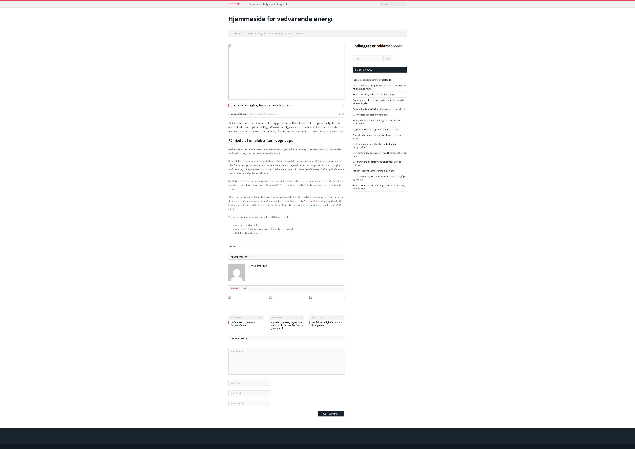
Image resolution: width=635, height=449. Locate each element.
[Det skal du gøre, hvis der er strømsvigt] (286, 72)
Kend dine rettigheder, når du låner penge (374, 94)
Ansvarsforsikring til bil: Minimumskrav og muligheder (379, 109)
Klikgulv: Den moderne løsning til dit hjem (373, 170)
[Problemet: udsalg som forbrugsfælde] (246, 307)
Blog (341, 114)
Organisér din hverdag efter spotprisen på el (375, 129)
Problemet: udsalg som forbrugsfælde (269, 4)
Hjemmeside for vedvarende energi (280, 19)
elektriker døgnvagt (321, 201)
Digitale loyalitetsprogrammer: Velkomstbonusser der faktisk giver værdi (287, 325)
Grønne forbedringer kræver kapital (371, 114)
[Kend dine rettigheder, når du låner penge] (326, 307)
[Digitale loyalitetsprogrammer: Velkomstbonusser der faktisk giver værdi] (286, 307)
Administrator (238, 114)
